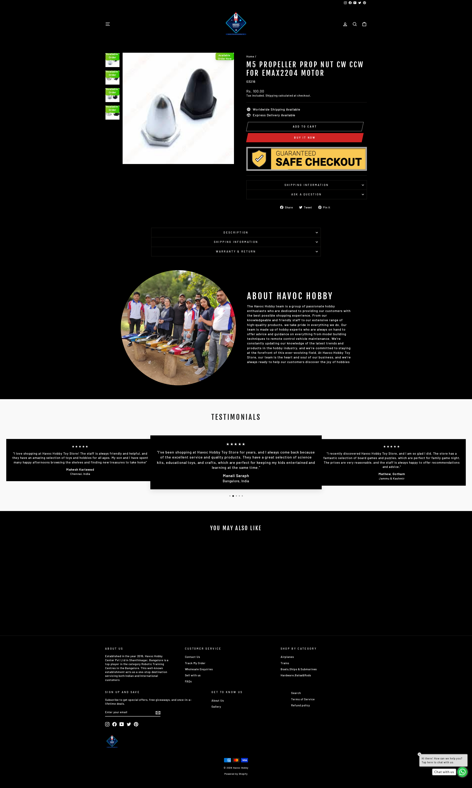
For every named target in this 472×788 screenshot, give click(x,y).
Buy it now (304, 137)
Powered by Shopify (236, 773)
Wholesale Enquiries (199, 669)
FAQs (188, 681)
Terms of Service (303, 699)
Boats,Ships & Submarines (299, 669)
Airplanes (287, 656)
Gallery (216, 706)
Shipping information (306, 184)
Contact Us (192, 656)
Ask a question (306, 194)
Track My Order (195, 663)
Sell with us (193, 675)
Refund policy (300, 705)
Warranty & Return (236, 251)
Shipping (272, 95)
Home (250, 56)
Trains (285, 663)
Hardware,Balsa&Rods (296, 675)
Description (236, 232)
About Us (217, 700)
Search (296, 693)
